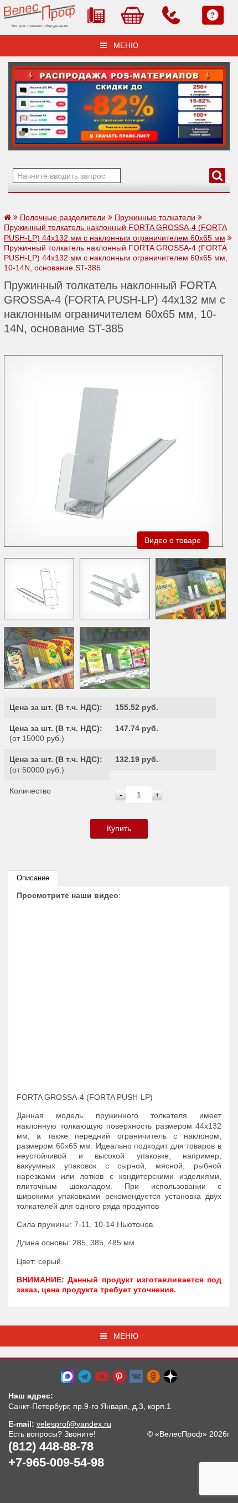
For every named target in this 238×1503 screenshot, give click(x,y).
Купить (119, 828)
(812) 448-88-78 (51, 1446)
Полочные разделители (63, 217)
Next (20, 103)
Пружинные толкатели (155, 217)
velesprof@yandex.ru (74, 1424)
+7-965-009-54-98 (56, 1462)
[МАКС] (67, 1375)
